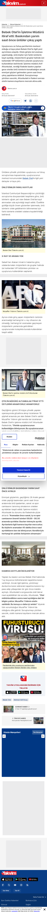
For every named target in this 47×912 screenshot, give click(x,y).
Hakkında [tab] (40, 445)
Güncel (4, 904)
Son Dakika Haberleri (9, 900)
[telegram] (25, 101)
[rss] (27, 885)
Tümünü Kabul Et (23, 470)
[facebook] (3, 885)
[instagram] (21, 885)
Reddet (9, 437)
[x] (9, 885)
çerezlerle (14, 911)
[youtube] (15, 885)
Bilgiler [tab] (15, 445)
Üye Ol (17, 890)
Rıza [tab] (5, 445)
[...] (36, 101)
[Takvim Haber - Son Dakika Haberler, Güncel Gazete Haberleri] (13, 3)
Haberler (4, 24)
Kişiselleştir (22, 476)
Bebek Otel (28, 178)
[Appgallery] (33, 879)
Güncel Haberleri (15, 24)
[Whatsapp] (30, 101)
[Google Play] (21, 879)
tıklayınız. (37, 911)
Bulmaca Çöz (31, 900)
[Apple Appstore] (7, 879)
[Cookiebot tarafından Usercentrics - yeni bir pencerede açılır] (34, 438)
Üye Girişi (6, 890)
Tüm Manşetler (38, 732)
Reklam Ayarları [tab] (28, 445)
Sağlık (28, 904)
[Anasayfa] (44, 3)
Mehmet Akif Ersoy (21, 700)
